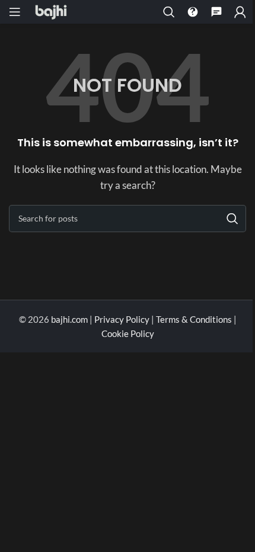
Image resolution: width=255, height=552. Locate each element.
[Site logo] (51, 10)
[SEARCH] (232, 218)
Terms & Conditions (194, 319)
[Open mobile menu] (15, 12)
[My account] (240, 12)
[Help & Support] (193, 12)
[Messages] (216, 12)
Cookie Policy (127, 333)
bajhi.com (70, 319)
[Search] (169, 12)
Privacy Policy (121, 319)
